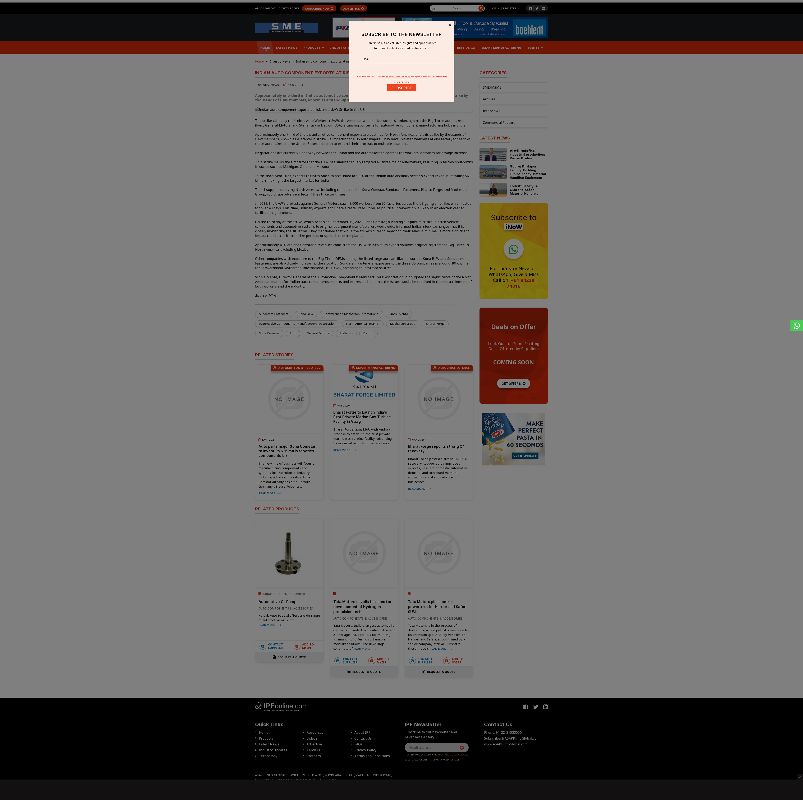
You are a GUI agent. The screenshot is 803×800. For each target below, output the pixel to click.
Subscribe (401, 87)
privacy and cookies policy (398, 76)
